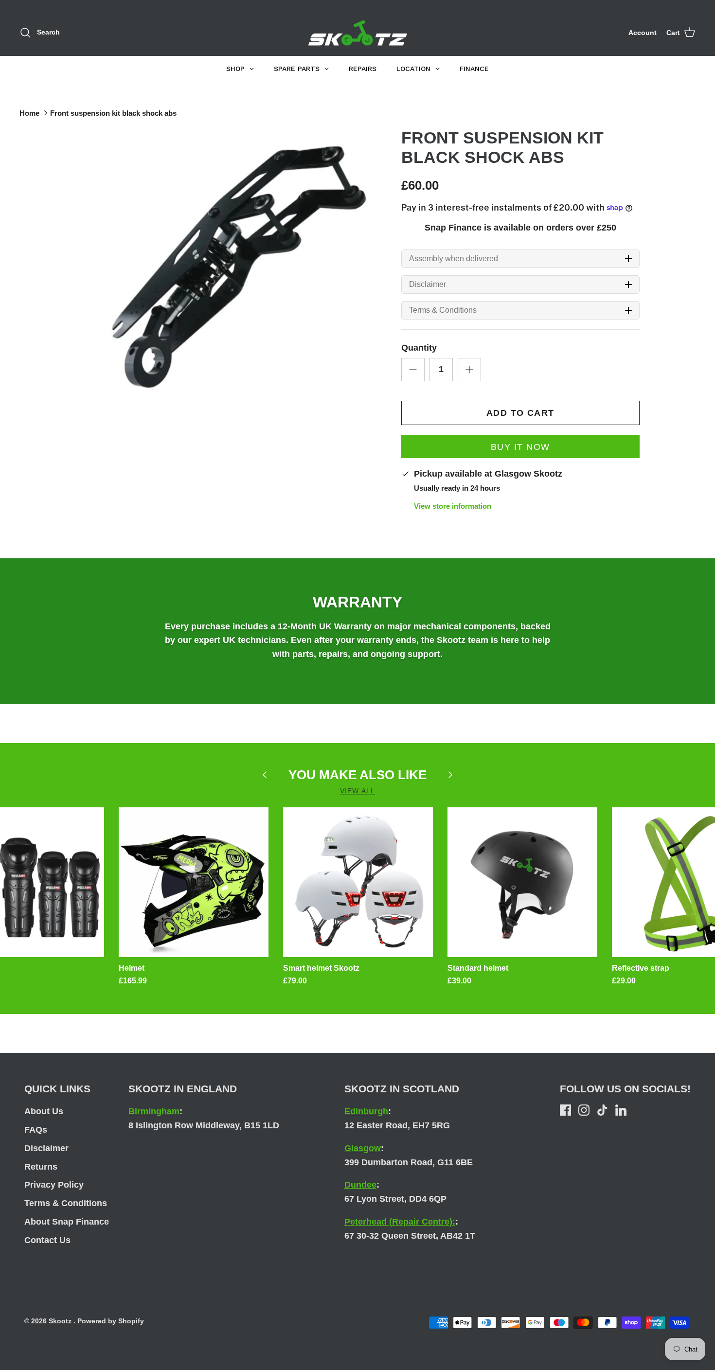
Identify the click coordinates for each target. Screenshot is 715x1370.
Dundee (360, 1185)
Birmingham (153, 1111)
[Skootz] (357, 33)
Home (29, 113)
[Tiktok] (602, 1110)
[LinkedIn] (620, 1110)
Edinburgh (366, 1111)
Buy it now (520, 447)
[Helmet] (193, 882)
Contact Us (47, 1240)
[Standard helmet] (522, 882)
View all (357, 791)
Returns (40, 1167)
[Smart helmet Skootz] (358, 882)
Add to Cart (520, 413)
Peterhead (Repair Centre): (399, 1222)
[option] (227, 267)
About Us (43, 1111)
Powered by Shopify (110, 1321)
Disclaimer (427, 284)
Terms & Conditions (443, 310)
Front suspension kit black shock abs (113, 113)
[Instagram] (584, 1110)
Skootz (61, 1321)
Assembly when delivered (453, 259)
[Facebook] (565, 1110)
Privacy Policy (54, 1185)
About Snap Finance (66, 1222)
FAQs (35, 1130)
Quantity (419, 348)
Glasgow (362, 1148)
